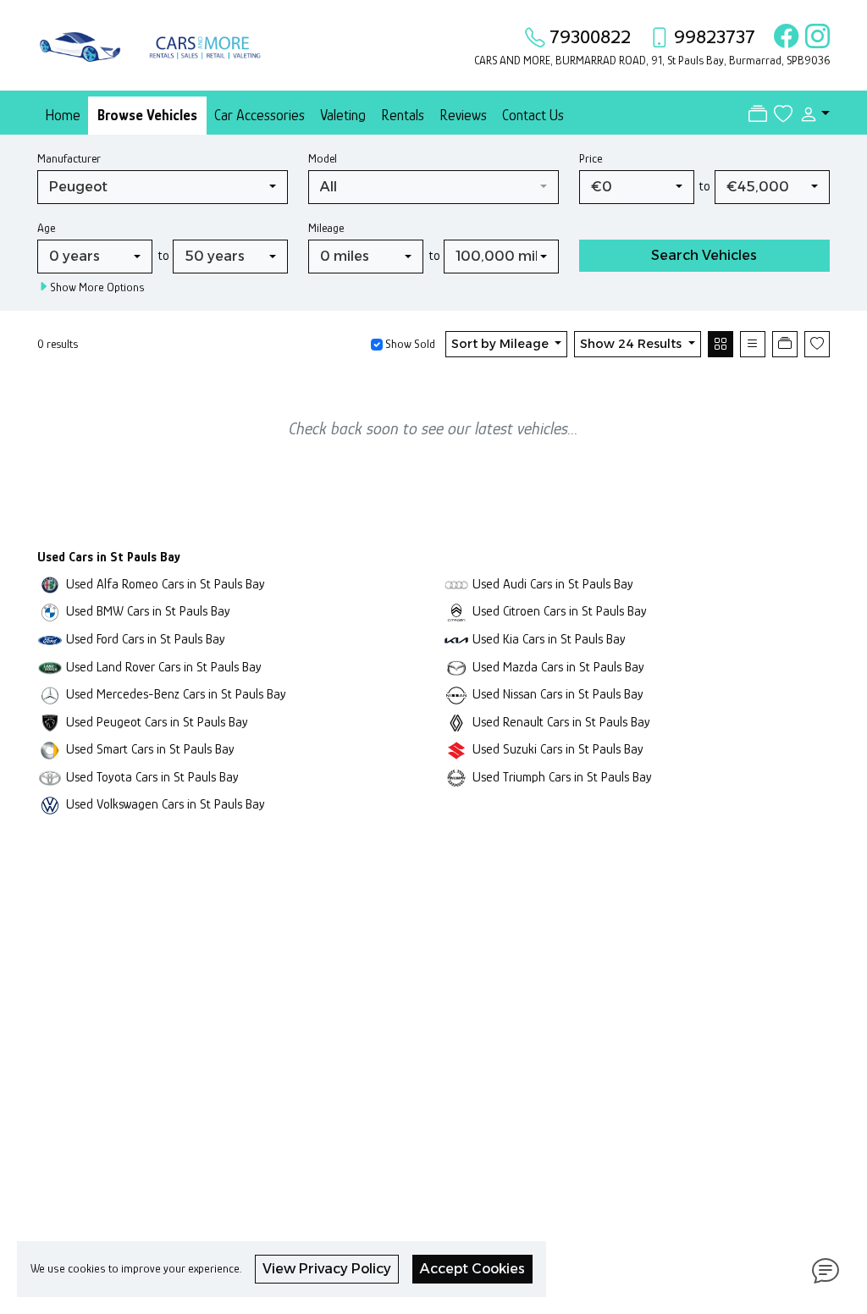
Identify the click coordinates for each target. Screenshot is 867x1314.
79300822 (590, 36)
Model (322, 158)
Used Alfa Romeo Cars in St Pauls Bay (165, 584)
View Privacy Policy (326, 1269)
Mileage (326, 228)
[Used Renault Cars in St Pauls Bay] (456, 722)
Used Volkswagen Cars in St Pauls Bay (165, 804)
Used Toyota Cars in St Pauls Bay (152, 777)
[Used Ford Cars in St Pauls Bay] (50, 639)
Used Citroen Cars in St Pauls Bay (559, 611)
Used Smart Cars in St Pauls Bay (150, 749)
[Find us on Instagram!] (814, 36)
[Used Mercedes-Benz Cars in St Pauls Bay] (50, 694)
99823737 (714, 36)
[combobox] (162, 187)
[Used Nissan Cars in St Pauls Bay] (456, 694)
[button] (811, 114)
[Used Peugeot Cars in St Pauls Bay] (50, 722)
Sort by (500, 343)
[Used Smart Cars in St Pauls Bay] (50, 749)
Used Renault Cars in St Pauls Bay (561, 722)
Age (46, 228)
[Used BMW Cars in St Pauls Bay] (50, 611)
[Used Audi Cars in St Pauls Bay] (456, 584)
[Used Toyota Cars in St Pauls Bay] (50, 777)
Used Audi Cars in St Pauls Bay (552, 584)
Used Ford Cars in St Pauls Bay (145, 639)
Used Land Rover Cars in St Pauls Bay (164, 667)
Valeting (343, 115)
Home (62, 115)
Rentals (402, 115)
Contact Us (533, 115)
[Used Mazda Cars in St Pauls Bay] (456, 667)
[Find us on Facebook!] (782, 36)
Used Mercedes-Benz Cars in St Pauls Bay (176, 694)
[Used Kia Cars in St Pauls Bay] (456, 639)
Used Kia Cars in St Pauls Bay (549, 639)
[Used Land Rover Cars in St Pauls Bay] (50, 667)
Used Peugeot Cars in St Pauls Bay (157, 722)
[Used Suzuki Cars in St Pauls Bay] (456, 749)
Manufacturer (69, 158)
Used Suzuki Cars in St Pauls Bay (557, 749)
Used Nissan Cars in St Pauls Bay (557, 694)
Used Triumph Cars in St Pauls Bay (562, 777)
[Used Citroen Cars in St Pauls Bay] (456, 611)
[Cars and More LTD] (153, 43)
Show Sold (409, 344)
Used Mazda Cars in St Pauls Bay (558, 667)
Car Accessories (259, 115)
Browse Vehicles (147, 115)
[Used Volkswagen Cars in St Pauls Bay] (50, 804)
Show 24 (631, 343)
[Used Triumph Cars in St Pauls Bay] (456, 777)
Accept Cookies (472, 1269)
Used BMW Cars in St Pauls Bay (148, 611)
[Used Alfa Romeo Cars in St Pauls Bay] (50, 584)
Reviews (463, 115)
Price (590, 158)
